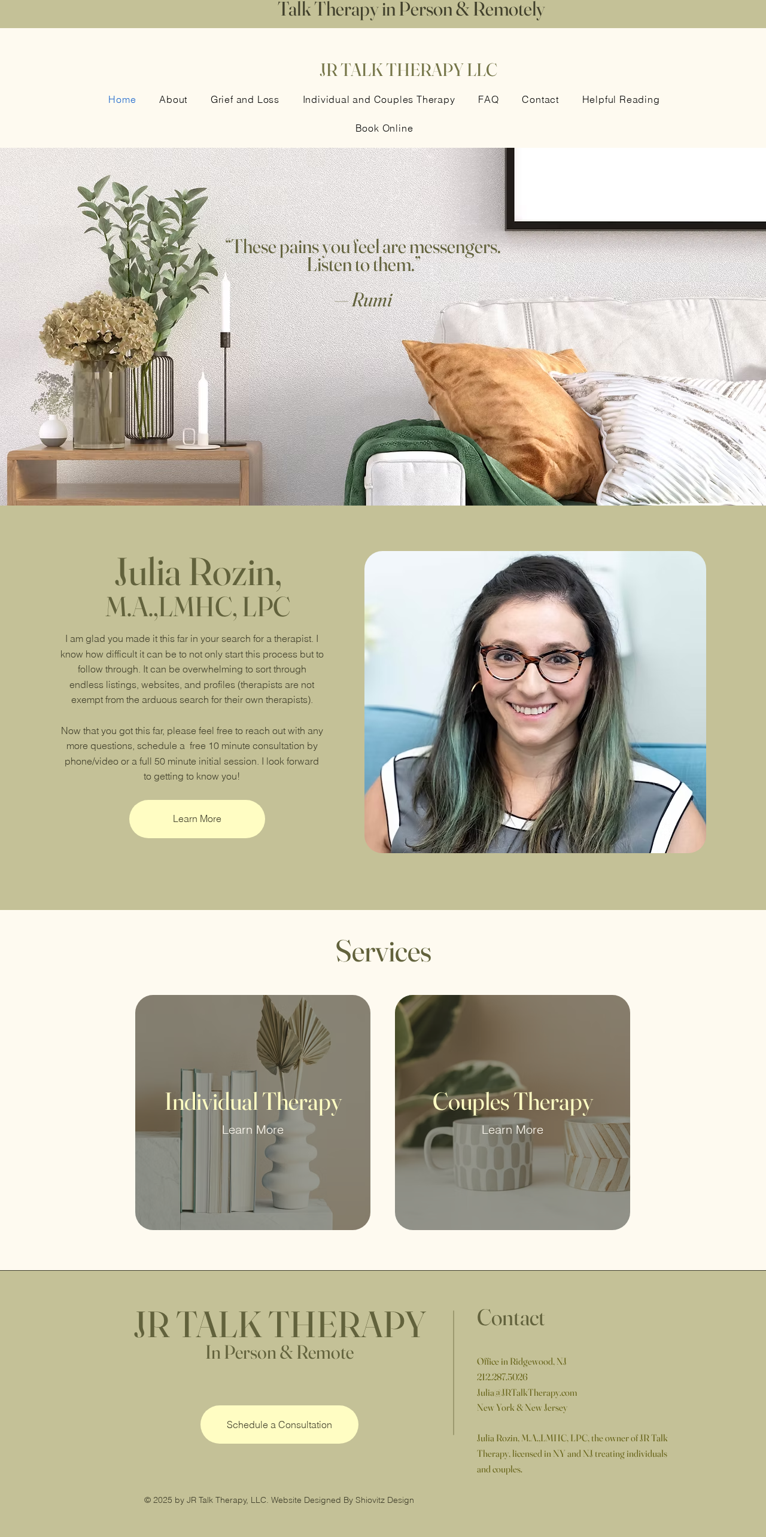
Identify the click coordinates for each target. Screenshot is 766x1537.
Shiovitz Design (384, 1500)
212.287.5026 (502, 1377)
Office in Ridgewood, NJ (522, 1361)
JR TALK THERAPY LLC (408, 70)
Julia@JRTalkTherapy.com (527, 1392)
